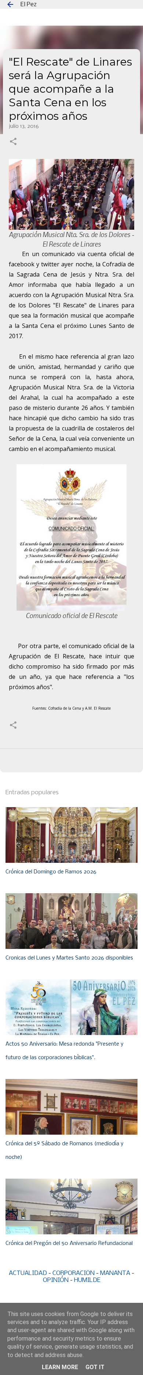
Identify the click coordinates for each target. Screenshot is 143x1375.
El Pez (29, 4)
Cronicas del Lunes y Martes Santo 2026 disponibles (69, 958)
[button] (13, 142)
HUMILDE (87, 1280)
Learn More (60, 1367)
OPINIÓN (56, 1280)
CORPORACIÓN (73, 1273)
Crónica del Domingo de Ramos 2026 (51, 872)
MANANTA (115, 1273)
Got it (94, 1367)
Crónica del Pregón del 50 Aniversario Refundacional (69, 1243)
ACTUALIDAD (28, 1273)
